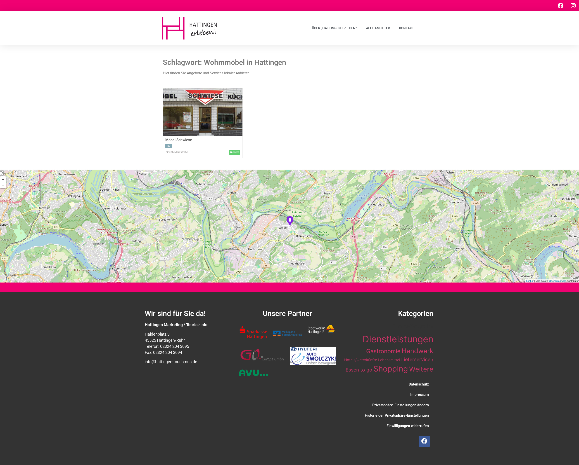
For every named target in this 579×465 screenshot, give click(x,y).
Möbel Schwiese (178, 140)
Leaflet (530, 281)
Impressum (419, 395)
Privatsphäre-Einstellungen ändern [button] (400, 405)
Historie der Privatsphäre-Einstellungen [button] (397, 415)
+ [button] (3, 179)
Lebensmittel (389, 360)
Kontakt (406, 28)
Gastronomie (383, 351)
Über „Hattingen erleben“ (334, 28)
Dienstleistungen (398, 339)
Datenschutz (419, 384)
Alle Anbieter (378, 28)
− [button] (3, 185)
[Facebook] (560, 5)
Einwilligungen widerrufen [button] (408, 426)
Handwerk (417, 351)
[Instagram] (573, 5)
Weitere (421, 369)
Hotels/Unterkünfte (360, 360)
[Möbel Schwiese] (289, 220)
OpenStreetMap (557, 281)
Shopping (390, 368)
